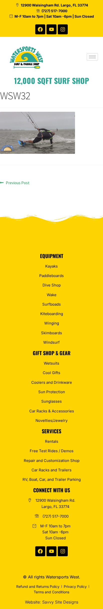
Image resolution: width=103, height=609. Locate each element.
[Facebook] (40, 29)
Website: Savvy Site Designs (51, 602)
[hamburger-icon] (92, 56)
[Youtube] (51, 29)
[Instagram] (63, 29)
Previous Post (18, 182)
